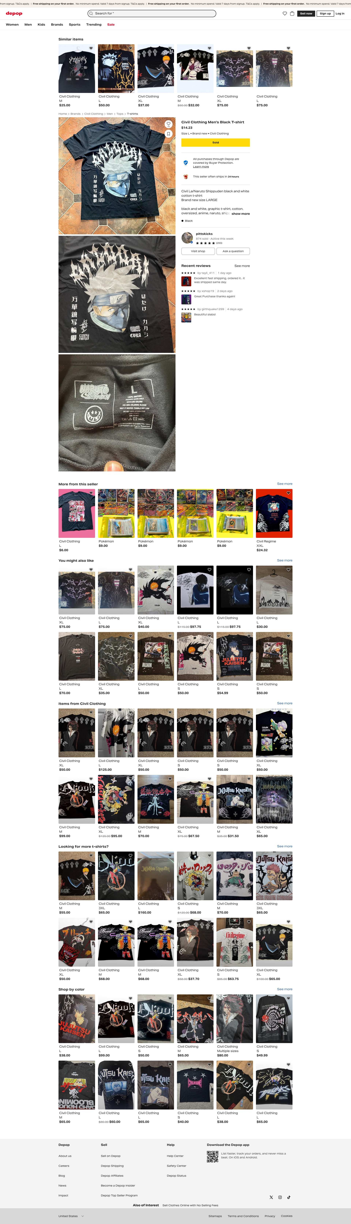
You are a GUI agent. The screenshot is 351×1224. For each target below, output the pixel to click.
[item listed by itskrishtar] (274, 656)
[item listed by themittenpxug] (116, 656)
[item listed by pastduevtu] (234, 799)
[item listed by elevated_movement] (116, 1018)
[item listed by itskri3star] (155, 656)
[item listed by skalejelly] (155, 590)
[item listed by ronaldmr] (195, 1018)
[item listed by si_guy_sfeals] (234, 942)
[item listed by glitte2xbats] (195, 1085)
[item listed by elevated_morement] (76, 799)
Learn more (201, 166)
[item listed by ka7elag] (116, 732)
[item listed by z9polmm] (116, 876)
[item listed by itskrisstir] (234, 732)
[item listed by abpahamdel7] (155, 876)
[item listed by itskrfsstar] (76, 876)
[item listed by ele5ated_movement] (116, 942)
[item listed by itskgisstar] (195, 732)
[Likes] (284, 13)
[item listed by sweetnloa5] (155, 1085)
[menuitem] (12, 25)
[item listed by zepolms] (274, 876)
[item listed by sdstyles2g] (155, 1018)
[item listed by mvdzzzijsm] (76, 1018)
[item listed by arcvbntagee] (155, 799)
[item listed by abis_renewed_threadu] (195, 876)
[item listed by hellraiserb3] (195, 942)
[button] (223, 243)
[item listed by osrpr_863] (76, 1085)
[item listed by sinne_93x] (234, 1018)
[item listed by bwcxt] (274, 590)
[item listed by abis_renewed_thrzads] (195, 799)
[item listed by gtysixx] (274, 732)
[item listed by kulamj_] (116, 1085)
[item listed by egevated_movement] (155, 942)
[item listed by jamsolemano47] (116, 590)
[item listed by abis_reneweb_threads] (274, 942)
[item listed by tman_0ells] (234, 590)
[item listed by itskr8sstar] (155, 732)
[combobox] (152, 13)
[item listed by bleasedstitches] (76, 942)
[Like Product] (91, 48)
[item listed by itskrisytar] (195, 656)
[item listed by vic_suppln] (76, 656)
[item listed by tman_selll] (195, 590)
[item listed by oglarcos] (116, 799)
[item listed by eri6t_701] (274, 1018)
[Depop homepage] (14, 14)
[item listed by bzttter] (274, 799)
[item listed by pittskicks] (76, 513)
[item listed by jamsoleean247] (76, 590)
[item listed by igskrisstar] (76, 732)
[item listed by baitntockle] (234, 1085)
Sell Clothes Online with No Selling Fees (190, 1205)
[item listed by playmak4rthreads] (274, 1085)
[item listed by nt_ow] (234, 876)
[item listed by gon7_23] (234, 656)
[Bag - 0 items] (292, 13)
